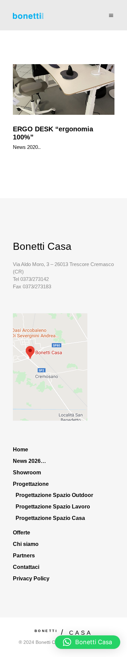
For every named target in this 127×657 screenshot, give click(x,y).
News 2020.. (27, 147)
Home (20, 449)
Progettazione (31, 484)
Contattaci (26, 567)
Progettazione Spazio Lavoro (53, 506)
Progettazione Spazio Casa (50, 518)
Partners (24, 555)
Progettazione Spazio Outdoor (54, 495)
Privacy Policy (31, 578)
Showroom (27, 472)
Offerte (21, 532)
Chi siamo (26, 544)
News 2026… (29, 461)
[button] (87, 642)
